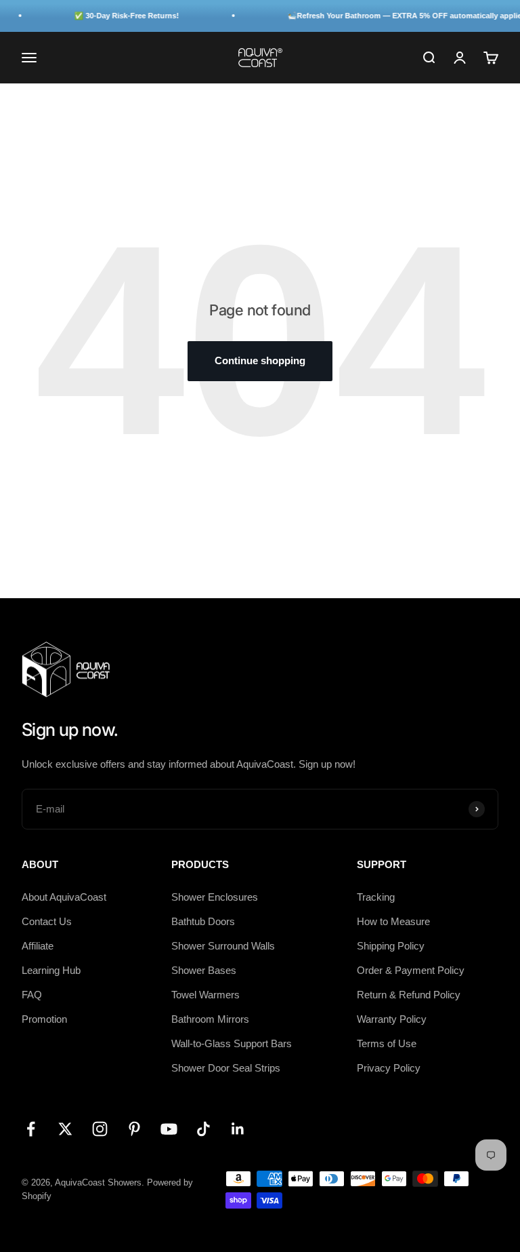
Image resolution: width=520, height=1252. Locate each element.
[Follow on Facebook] (31, 1129)
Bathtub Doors (203, 921)
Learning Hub (51, 970)
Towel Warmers (205, 994)
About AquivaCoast (64, 897)
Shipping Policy (391, 946)
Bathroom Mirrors (210, 1019)
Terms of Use (386, 1043)
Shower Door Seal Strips (225, 1068)
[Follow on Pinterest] (134, 1129)
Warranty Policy (392, 1019)
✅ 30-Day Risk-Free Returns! (120, 16)
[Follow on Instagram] (100, 1129)
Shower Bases (203, 970)
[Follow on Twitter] (65, 1129)
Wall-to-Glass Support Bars (231, 1043)
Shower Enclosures (214, 897)
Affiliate (37, 946)
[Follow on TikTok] (203, 1129)
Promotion (44, 1019)
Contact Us (47, 921)
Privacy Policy (388, 1068)
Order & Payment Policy (410, 970)
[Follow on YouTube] (169, 1129)
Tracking (376, 897)
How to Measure (393, 921)
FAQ (32, 994)
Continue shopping (260, 360)
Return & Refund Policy (408, 994)
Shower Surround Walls (223, 946)
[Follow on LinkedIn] (238, 1129)
